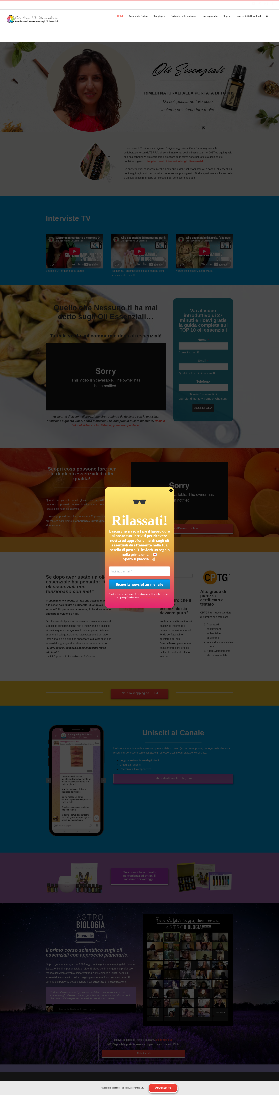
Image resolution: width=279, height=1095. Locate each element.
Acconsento (163, 1087)
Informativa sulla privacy (151, 597)
